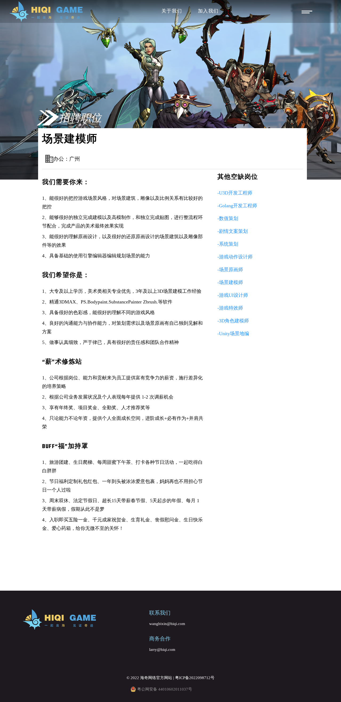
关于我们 (171, 11)
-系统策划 (227, 244)
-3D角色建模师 (233, 320)
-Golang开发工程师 (237, 205)
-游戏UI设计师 (232, 295)
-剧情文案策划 (232, 231)
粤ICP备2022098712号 (194, 678)
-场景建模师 (230, 282)
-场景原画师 (230, 269)
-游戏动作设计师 (235, 256)
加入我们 (208, 11)
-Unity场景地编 (233, 333)
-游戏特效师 (230, 308)
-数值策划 (227, 218)
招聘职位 (80, 118)
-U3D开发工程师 (234, 193)
